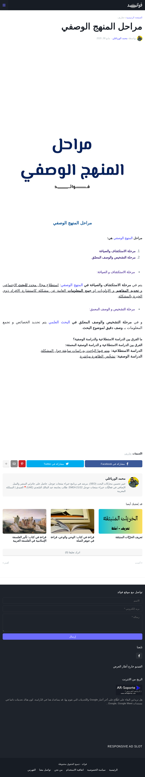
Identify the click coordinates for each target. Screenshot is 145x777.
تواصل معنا (45, 769)
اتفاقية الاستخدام (75, 769)
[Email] (14, 463)
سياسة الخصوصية (96, 769)
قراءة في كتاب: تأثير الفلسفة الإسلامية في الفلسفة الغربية (29, 539)
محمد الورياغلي (115, 478)
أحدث (138, 563)
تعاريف (121, 17)
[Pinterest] (22, 463)
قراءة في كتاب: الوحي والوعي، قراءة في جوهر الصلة (72, 539)
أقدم (6, 563)
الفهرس (32, 769)
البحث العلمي (59, 322)
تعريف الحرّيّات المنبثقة (128, 537)
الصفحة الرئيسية (134, 17)
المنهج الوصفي (123, 238)
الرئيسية (113, 769)
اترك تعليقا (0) (72, 552)
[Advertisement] (72, 87)
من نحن (58, 769)
